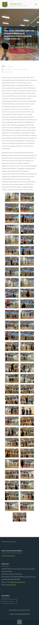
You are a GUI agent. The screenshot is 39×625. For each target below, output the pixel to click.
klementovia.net (11, 585)
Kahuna (19, 610)
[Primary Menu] (35, 4)
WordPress (26, 610)
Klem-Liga (25, 69)
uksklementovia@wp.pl (17, 582)
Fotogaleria (17, 69)
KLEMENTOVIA (16, 4)
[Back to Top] (19, 622)
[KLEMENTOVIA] (4, 4)
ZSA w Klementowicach (8, 542)
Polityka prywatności (8, 556)
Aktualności (7, 69)
